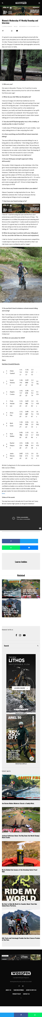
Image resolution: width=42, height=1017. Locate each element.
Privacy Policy (17, 994)
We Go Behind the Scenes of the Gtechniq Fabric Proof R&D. (19, 870)
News (15, 26)
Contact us (26, 994)
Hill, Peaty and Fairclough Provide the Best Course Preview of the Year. (21, 939)
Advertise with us (21, 713)
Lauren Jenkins (7, 26)
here (3, 493)
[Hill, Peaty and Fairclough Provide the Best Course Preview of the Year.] (11, 607)
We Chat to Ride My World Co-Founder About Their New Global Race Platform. (19, 905)
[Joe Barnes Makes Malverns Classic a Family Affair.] (11, 588)
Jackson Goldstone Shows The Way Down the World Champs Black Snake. (20, 836)
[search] (38, 645)
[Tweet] (29, 541)
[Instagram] (23, 986)
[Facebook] (19, 986)
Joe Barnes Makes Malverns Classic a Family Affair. (18, 803)
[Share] (2, 31)
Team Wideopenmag (18, 990)
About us (8, 990)
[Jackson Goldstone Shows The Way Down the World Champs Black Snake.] (30, 588)
